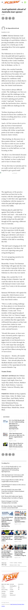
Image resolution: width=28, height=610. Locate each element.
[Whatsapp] (25, 2)
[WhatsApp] (9, 18)
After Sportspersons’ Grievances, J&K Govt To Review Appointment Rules (16, 436)
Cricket (3, 14)
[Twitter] (18, 589)
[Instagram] (18, 587)
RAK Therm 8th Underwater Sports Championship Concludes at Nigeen (20, 553)
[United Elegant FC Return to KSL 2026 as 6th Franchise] (20, 532)
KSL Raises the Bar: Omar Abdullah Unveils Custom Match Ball (11, 507)
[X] (6, 18)
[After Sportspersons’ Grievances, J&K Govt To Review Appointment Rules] (5, 434)
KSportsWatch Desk (13, 28)
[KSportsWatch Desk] (3, 28)
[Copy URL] (13, 18)
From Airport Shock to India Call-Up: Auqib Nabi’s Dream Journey (16, 445)
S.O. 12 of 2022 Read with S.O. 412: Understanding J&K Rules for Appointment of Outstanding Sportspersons (16, 424)
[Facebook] (2, 18)
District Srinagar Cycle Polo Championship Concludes (9, 502)
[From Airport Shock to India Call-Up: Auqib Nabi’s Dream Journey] (5, 444)
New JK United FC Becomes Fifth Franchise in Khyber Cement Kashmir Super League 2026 (7, 554)
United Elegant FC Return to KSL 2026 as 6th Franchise (20, 538)
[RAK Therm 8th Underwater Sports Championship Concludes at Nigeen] (20, 547)
